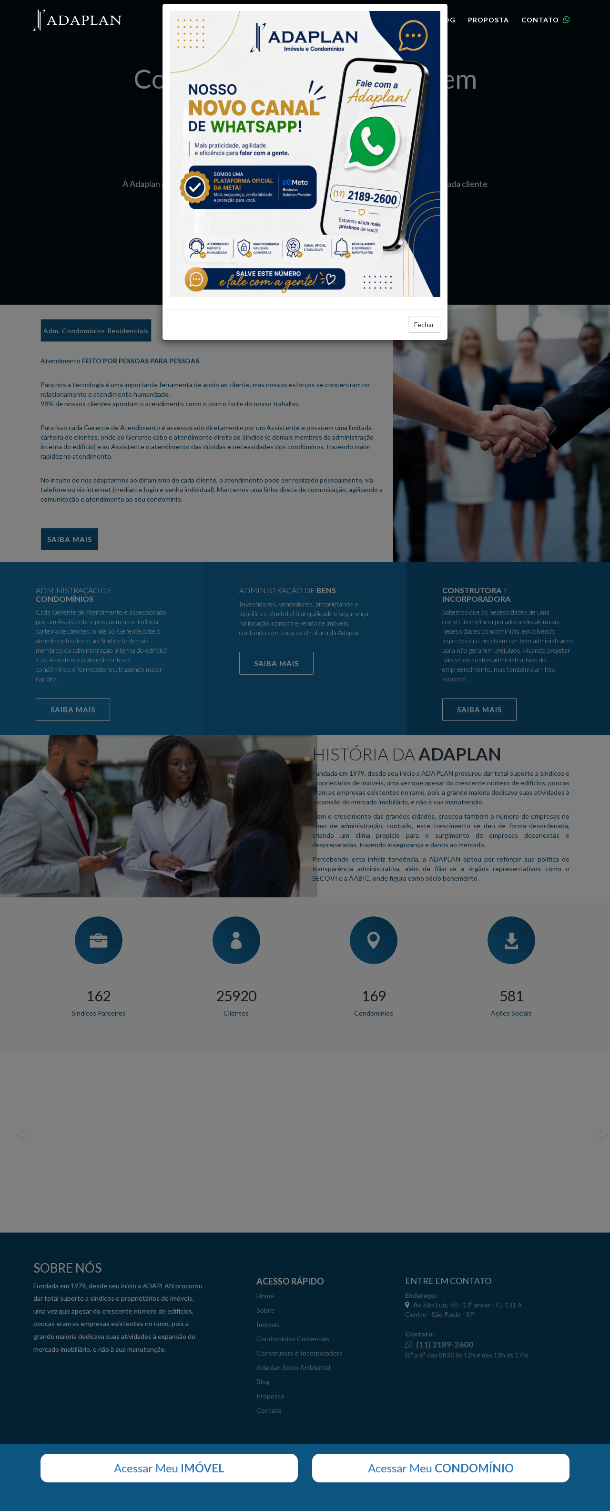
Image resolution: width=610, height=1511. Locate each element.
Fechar (424, 324)
